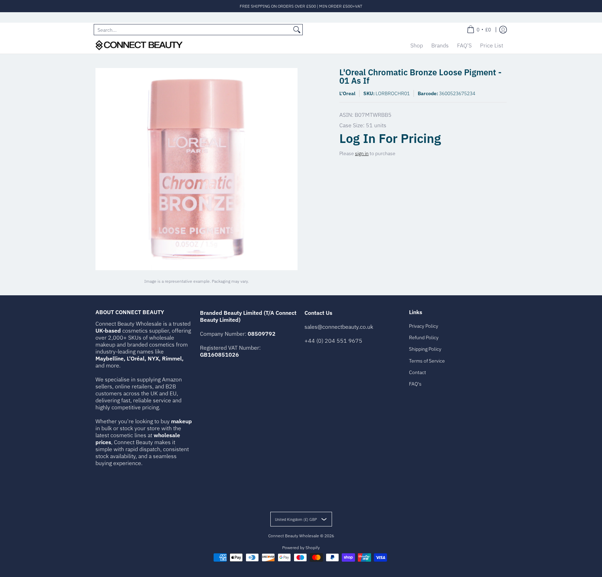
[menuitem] (479, 30)
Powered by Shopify (301, 547)
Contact (417, 372)
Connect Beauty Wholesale (293, 535)
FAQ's (415, 384)
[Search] (296, 29)
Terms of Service (427, 361)
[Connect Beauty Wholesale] (139, 45)
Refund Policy (424, 337)
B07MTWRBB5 (373, 114)
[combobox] (192, 29)
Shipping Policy (425, 349)
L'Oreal (347, 93)
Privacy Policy (423, 326)
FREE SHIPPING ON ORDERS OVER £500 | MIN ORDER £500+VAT (301, 6)
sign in (362, 153)
